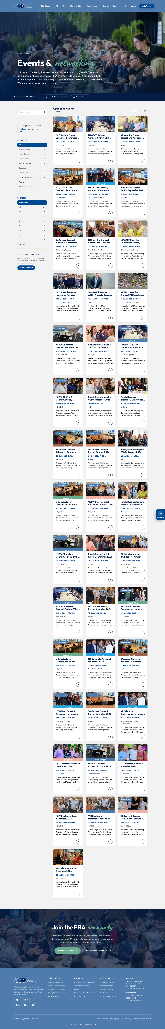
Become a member (26, 267)
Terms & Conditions (101, 1019)
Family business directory (109, 982)
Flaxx (94, 1024)
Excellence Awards (106, 989)
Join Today (147, 6)
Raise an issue (53, 996)
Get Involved (91, 6)
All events (22, 145)
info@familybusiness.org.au (135, 988)
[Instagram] (33, 1000)
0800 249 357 (131, 998)
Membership (75, 6)
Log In (133, 6)
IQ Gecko (80, 1024)
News (114, 6)
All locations (23, 202)
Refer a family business (108, 996)
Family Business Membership (84, 982)
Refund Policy (126, 1019)
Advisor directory (106, 986)
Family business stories (56, 993)
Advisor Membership (81, 986)
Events (106, 6)
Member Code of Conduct (142, 1019)
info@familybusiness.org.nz (135, 1000)
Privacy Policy (114, 1019)
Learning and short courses (84, 993)
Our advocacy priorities (56, 989)
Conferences (104, 993)
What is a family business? (57, 982)
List (139, 111)
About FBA (60, 6)
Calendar (144, 111)
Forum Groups (79, 996)
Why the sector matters (56, 986)
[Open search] (125, 6)
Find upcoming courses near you (30, 130)
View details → (68, 140)
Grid (134, 111)
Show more (21, 244)
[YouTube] (33, 1005)
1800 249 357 (131, 986)
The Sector (46, 6)
